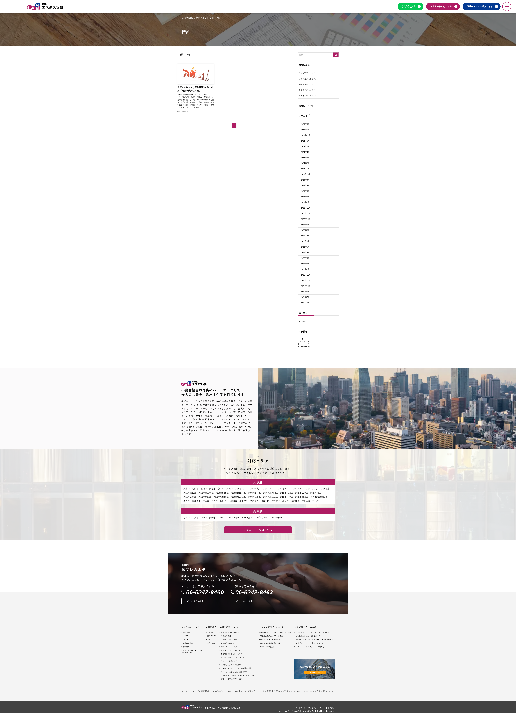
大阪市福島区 (297, 488)
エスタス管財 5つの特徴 (271, 627)
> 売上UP (209, 632)
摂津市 (223, 501)
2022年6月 (305, 241)
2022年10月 (306, 219)
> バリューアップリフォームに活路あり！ (310, 647)
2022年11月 (306, 213)
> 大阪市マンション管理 (228, 647)
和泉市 (315, 501)
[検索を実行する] (336, 54)
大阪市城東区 (189, 497)
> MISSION (185, 632)
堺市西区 (254, 501)
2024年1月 (305, 169)
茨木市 (221, 488)
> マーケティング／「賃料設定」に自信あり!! (311, 632)
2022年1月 (305, 269)
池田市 (195, 488)
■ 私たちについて (190, 627)
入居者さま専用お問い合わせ (287, 691)
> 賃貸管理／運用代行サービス (231, 632)
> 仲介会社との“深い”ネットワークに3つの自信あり (313, 639)
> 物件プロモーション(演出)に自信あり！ (309, 643)
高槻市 (212, 488)
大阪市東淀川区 (270, 493)
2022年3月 (305, 258)
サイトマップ (300, 708)
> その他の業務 (225, 636)
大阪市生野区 (301, 493)
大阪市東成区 (286, 493)
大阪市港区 (326, 488)
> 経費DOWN (211, 636)
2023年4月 (305, 185)
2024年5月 (305, 146)
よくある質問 (264, 691)
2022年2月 (305, 264)
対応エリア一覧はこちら (258, 530)
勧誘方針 (331, 708)
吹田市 (204, 488)
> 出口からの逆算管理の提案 (269, 643)
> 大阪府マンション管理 (228, 639)
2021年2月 (305, 303)
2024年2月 (305, 163)
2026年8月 (305, 124)
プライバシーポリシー (316, 708)
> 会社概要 (185, 647)
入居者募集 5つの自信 (305, 627)
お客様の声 (217, 691)
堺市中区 (265, 501)
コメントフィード (305, 344)
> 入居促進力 (211, 643)
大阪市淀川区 (254, 493)
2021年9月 (305, 292)
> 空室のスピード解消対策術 (269, 639)
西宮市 (195, 517)
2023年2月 (305, 197)
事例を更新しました (307, 73)
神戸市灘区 (246, 517)
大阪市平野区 (286, 497)
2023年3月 (305, 191)
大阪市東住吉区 (270, 497)
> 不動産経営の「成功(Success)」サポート (275, 632)
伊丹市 (212, 517)
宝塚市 (221, 517)
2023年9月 (305, 180)
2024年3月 (305, 157)
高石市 (285, 501)
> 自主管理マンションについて (231, 654)
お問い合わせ (199, 601)
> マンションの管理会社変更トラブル (233, 672)
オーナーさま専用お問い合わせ (318, 691)
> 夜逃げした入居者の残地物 (230, 665)
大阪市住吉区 (254, 497)
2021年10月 (306, 286)
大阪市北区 (240, 488)
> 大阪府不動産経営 (226, 643)
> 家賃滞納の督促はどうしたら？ (231, 657)
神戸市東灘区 (232, 517)
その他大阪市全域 (318, 497)
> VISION (185, 636)
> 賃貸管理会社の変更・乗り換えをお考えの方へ (237, 675)
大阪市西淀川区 (238, 493)
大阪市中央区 (254, 488)
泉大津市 (295, 501)
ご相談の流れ (231, 691)
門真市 (214, 501)
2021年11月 (306, 280)
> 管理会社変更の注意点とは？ (231, 679)
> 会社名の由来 (187, 643)
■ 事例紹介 (211, 627)
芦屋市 (204, 517)
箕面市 (229, 488)
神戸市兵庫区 (260, 517)
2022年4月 (305, 252)
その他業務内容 (248, 691)
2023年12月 (306, 174)
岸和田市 (306, 501)
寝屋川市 (196, 501)
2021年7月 (305, 297)
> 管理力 (209, 639)
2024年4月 (305, 152)
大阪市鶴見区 (204, 497)
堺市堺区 (243, 501)
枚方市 (186, 501)
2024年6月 (305, 141)
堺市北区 (276, 501)
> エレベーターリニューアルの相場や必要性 (236, 668)
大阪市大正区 (189, 493)
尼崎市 (186, 517)
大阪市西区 (268, 488)
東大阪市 (233, 501)
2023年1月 (305, 202)
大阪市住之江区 (238, 497)
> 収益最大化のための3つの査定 (271, 636)
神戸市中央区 (275, 517)
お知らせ (305, 321)
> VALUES (185, 639)
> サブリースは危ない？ (228, 661)
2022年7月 (305, 236)
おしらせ (185, 691)
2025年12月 (306, 135)
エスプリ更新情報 (201, 691)
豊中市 (186, 488)
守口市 (206, 501)
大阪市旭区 (315, 493)
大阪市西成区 (301, 497)
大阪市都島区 (282, 488)
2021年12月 (306, 275)
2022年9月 (305, 225)
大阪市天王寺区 (206, 493)
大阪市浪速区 (222, 493)
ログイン (301, 339)
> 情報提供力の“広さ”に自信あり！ (307, 636)
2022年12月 (306, 208)
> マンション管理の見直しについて (232, 650)
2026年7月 (305, 130)
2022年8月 (305, 230)
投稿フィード (303, 341)
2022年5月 (305, 247)
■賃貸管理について (229, 627)
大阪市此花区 (312, 488)
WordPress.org (304, 346)
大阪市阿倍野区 (221, 497)
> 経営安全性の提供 (266, 647)
